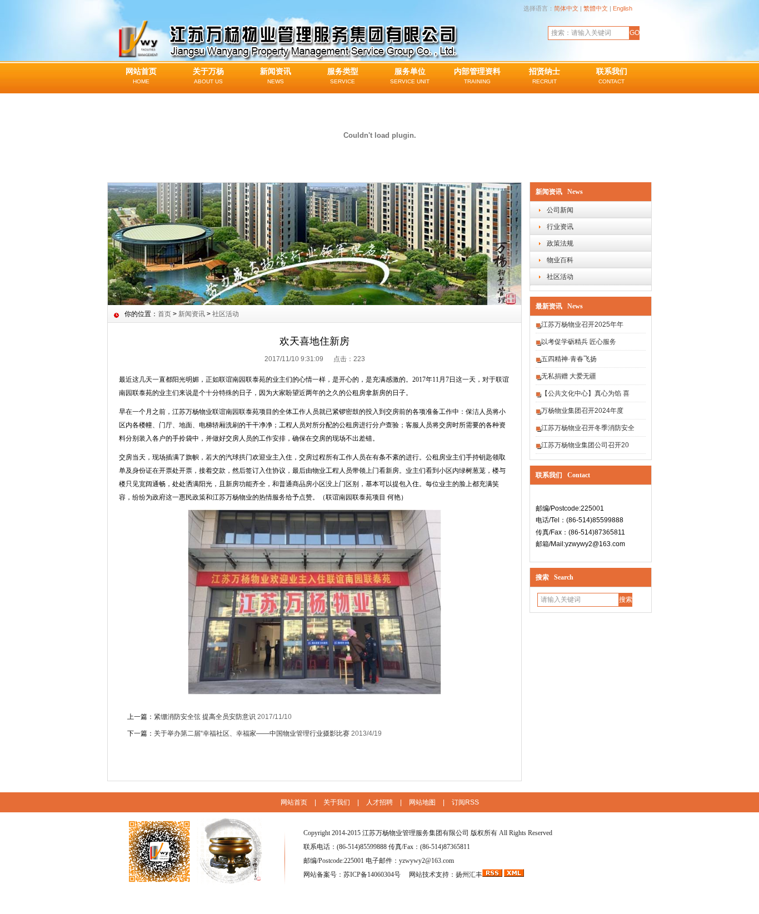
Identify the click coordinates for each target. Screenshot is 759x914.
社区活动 (560, 277)
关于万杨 (208, 75)
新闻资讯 (275, 75)
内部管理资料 (477, 75)
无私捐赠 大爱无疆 (568, 376)
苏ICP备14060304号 (372, 874)
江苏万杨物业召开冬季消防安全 (588, 428)
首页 (164, 314)
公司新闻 (560, 210)
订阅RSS (465, 802)
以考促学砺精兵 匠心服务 (578, 342)
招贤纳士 (544, 75)
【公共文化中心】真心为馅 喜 (585, 393)
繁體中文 (595, 8)
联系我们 (611, 75)
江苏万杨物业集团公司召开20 (585, 445)
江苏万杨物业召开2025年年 (582, 324)
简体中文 (566, 8)
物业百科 (560, 260)
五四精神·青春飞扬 (569, 359)
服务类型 (342, 75)
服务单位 (410, 75)
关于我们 (336, 802)
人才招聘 (379, 802)
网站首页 (141, 75)
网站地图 (422, 802)
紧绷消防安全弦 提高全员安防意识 (205, 717)
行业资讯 (560, 227)
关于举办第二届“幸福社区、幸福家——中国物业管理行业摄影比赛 (251, 733)
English (622, 8)
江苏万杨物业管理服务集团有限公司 (415, 833)
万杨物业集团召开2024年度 (582, 410)
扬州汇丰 (469, 874)
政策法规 (560, 243)
